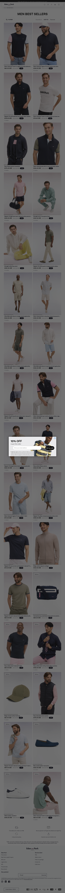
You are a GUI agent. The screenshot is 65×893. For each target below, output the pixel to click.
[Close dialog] (55, 438)
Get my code (50, 448)
